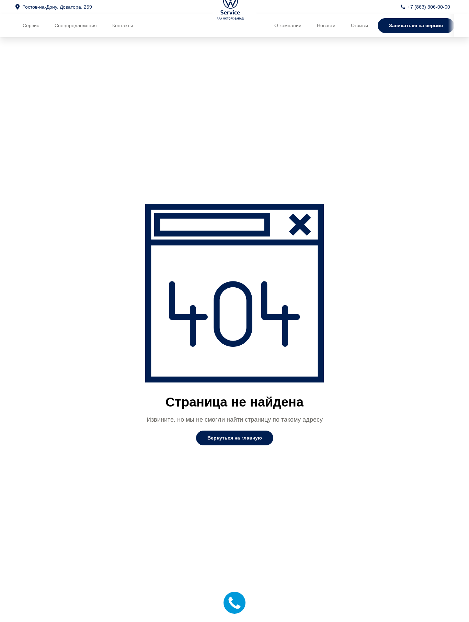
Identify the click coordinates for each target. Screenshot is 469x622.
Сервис (31, 25)
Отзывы (359, 25)
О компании (287, 25)
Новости (326, 25)
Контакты (122, 25)
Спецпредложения (76, 25)
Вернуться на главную (234, 438)
